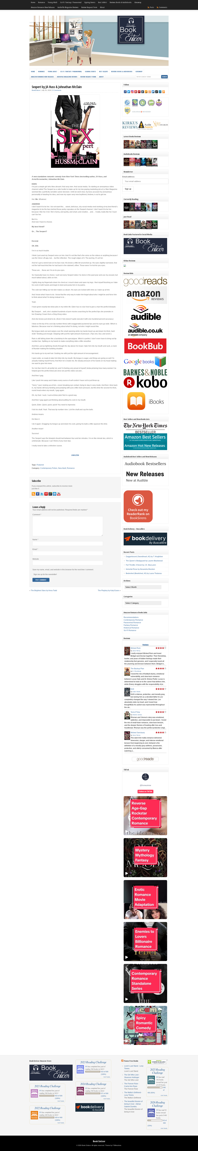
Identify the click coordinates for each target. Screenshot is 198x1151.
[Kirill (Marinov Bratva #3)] (149, 148)
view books (60, 1101)
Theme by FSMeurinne (113, 1145)
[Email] (160, 91)
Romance (41, 2)
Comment (36, 515)
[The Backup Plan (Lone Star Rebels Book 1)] (132, 148)
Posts (152, 7)
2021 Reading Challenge (47, 1086)
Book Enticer (99, 1141)
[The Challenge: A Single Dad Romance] (138, 211)
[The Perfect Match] (132, 211)
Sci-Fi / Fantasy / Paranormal (70, 2)
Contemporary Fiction (48, 468)
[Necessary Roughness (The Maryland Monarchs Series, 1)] (126, 211)
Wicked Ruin (136, 648)
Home (33, 2)
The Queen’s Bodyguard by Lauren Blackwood (144, 561)
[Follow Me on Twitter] (42, 494)
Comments (163, 7)
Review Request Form (89, 7)
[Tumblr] (142, 91)
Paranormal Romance (132, 623)
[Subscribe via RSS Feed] (33, 494)
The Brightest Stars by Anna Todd (44, 591)
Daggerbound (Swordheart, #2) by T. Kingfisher (144, 557)
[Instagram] (132, 91)
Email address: (128, 177)
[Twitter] (128, 91)
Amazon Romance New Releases (43, 7)
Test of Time (135, 712)
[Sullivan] (126, 165)
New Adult (62, 468)
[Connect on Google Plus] (50, 494)
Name (35, 540)
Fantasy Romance (131, 625)
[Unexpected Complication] (138, 166)
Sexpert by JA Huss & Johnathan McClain (57, 86)
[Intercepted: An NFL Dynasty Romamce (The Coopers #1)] (149, 166)
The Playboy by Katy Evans (108, 591)
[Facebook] (125, 91)
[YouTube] (135, 91)
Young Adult (52, 2)
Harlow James (137, 714)
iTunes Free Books (131, 1061)
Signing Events (89, 2)
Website (35, 559)
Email (35, 549)
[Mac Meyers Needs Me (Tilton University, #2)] (149, 211)
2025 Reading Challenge (157, 1071)
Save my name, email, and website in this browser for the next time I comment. (63, 570)
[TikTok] (156, 91)
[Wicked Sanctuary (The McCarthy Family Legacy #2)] (143, 149)
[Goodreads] (149, 91)
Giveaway (137, 2)
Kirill (132, 689)
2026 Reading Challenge (157, 1103)
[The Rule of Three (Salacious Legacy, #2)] (155, 148)
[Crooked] (155, 166)
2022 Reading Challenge (47, 1108)
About (102, 7)
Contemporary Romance (133, 620)
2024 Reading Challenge (93, 1084)
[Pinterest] (139, 91)
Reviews (145, 644)
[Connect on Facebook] (37, 494)
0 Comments (56, 90)
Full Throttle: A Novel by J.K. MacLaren (141, 565)
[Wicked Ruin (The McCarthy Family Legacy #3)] (126, 148)
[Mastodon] (153, 91)
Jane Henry (136, 650)
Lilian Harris (136, 691)
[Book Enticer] (99, 65)
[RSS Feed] (163, 91)
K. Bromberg (137, 671)
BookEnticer (36, 90)
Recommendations (131, 617)
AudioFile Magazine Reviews (68, 7)
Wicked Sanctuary (138, 733)
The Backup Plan (137, 669)
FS (40, 1090)
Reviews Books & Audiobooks (120, 2)
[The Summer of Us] (132, 165)
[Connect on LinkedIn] (54, 494)
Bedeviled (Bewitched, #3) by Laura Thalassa (144, 573)
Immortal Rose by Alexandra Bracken (140, 569)
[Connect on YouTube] (58, 494)
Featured (40, 465)
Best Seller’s (102, 2)
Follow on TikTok (145, 792)
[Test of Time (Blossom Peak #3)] (138, 149)
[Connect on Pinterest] (46, 494)
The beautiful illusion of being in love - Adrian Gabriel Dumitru (133, 1104)
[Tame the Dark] (155, 211)
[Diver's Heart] (143, 165)
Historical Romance (131, 628)
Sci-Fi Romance (130, 630)
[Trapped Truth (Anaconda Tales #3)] (143, 211)
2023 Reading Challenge (93, 1062)
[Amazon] (146, 91)
